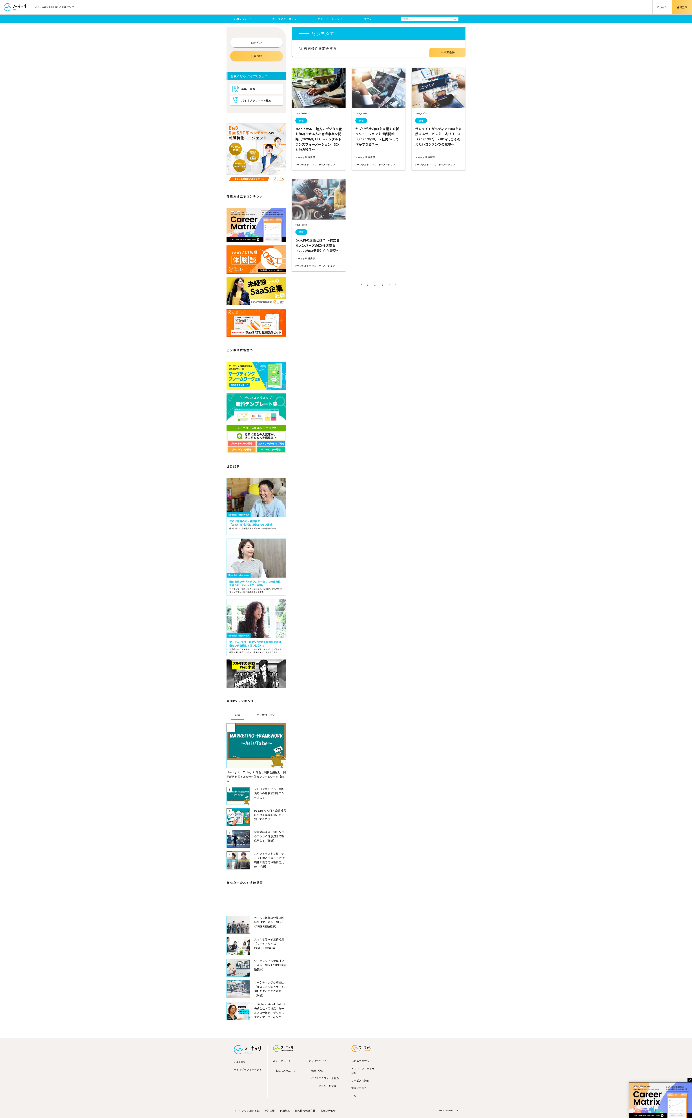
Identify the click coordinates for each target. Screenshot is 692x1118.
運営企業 (270, 1110)
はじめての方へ (360, 1061)
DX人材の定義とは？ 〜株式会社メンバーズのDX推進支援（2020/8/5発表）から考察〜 (317, 245)
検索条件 (449, 52)
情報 (301, 120)
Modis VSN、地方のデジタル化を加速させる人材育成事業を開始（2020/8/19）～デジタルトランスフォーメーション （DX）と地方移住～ (318, 139)
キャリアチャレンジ (330, 18)
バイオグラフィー (267, 715)
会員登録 (682, 7)
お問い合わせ (328, 1110)
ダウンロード (371, 18)
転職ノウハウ (359, 1088)
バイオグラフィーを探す (248, 1069)
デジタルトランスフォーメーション (316, 164)
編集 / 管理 (317, 1070)
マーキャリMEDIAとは (247, 1110)
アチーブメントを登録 (323, 1086)
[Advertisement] (256, 905)
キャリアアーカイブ (284, 18)
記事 (237, 715)
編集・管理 (248, 89)
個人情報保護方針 (305, 1110)
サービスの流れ (360, 1080)
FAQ (353, 1095)
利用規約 (285, 1110)
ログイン (662, 7)
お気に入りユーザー (287, 1070)
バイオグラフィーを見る (256, 100)
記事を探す (240, 18)
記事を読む (240, 1062)
